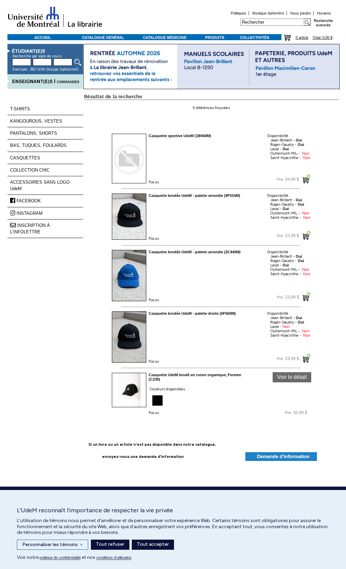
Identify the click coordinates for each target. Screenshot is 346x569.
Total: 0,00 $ (322, 37)
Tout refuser (110, 544)
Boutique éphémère (268, 13)
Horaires (324, 13)
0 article (302, 37)
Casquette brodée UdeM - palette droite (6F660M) (192, 313)
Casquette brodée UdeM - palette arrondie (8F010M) (194, 195)
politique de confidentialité (60, 557)
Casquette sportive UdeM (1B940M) (180, 136)
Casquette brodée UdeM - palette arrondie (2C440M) (195, 252)
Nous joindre (300, 13)
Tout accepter (153, 544)
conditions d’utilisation (113, 557)
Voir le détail (292, 377)
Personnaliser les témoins (52, 544)
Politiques (238, 13)
